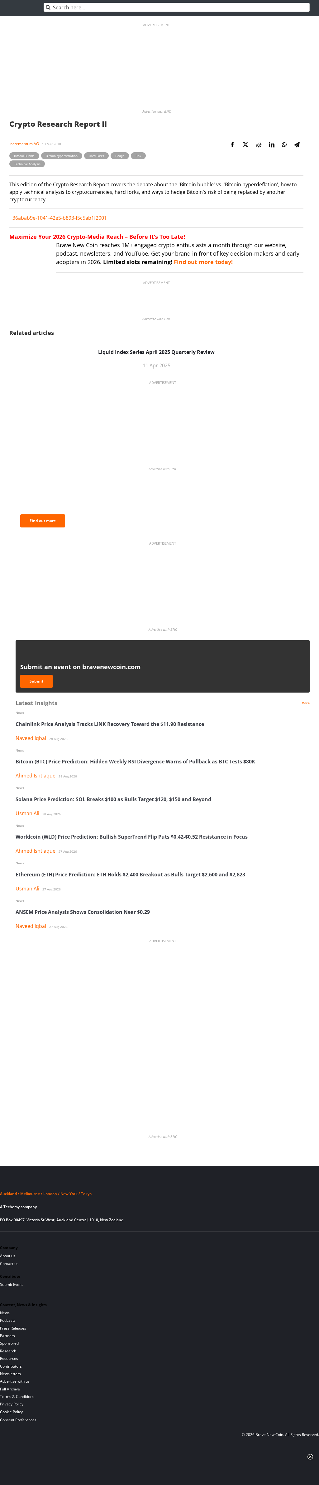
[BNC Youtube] (46, 1239)
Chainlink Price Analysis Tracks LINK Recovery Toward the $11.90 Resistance (110, 724)
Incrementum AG (24, 143)
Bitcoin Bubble (24, 156)
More (306, 703)
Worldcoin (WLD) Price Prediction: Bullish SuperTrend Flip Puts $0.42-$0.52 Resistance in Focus (132, 836)
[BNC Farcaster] (78, 1239)
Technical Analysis (27, 164)
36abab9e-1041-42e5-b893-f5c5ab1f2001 (59, 217)
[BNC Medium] (57, 1239)
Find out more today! (203, 262)
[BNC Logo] (159, 1182)
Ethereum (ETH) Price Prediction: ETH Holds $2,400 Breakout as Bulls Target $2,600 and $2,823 (130, 874)
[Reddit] (258, 144)
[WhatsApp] (284, 144)
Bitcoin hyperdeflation (62, 156)
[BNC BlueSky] (68, 1239)
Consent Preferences (18, 1420)
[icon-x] (36, 1239)
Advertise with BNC (156, 111)
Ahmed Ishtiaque (35, 775)
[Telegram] (297, 144)
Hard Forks (96, 156)
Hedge (119, 156)
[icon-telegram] (15, 1239)
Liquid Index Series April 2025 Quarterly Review (156, 352)
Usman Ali (27, 813)
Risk (138, 156)
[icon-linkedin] (25, 1239)
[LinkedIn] (272, 144)
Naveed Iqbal (31, 738)
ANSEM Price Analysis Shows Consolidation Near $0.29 (83, 912)
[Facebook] (232, 144)
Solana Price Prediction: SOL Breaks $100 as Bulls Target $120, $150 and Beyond (113, 799)
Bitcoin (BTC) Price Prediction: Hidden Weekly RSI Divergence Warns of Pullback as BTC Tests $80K (135, 761)
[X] (245, 144)
